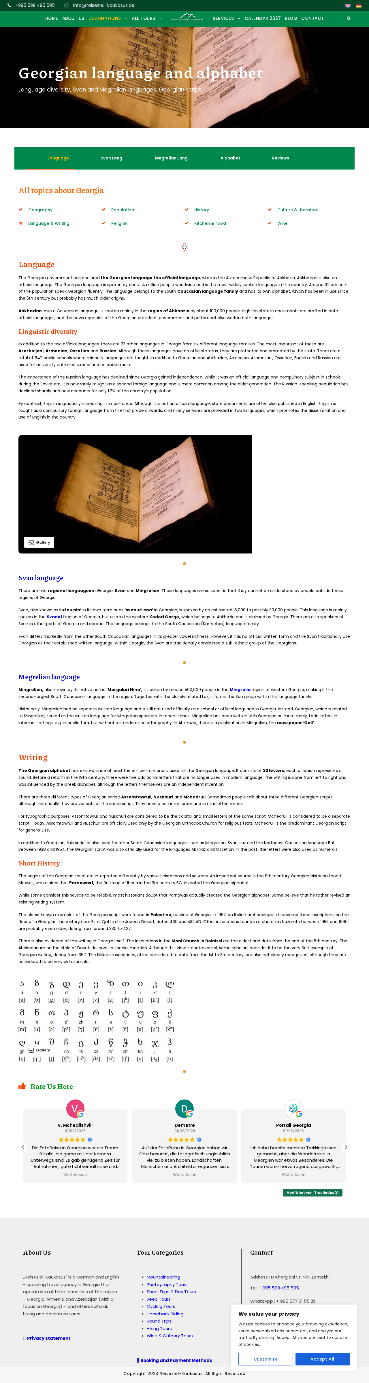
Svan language (40, 577)
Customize (266, 1359)
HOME (51, 18)
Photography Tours (167, 1284)
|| (47, 1339)
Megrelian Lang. (172, 158)
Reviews (280, 158)
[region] (294, 1337)
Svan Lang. (112, 158)
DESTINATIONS (105, 18)
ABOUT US (73, 18)
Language (58, 158)
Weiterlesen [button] (75, 1174)
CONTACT (312, 18)
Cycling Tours (161, 1307)
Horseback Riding (165, 1314)
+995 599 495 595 (279, 1288)
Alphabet (230, 158)
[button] (346, 1147)
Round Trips (159, 1321)
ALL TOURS (143, 18)
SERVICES (223, 18)
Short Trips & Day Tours (171, 1292)
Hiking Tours (159, 1328)
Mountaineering (163, 1277)
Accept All (322, 1359)
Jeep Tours (159, 1299)
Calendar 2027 (263, 18)
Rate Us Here (51, 1086)
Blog (291, 18)
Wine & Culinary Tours (170, 1336)
